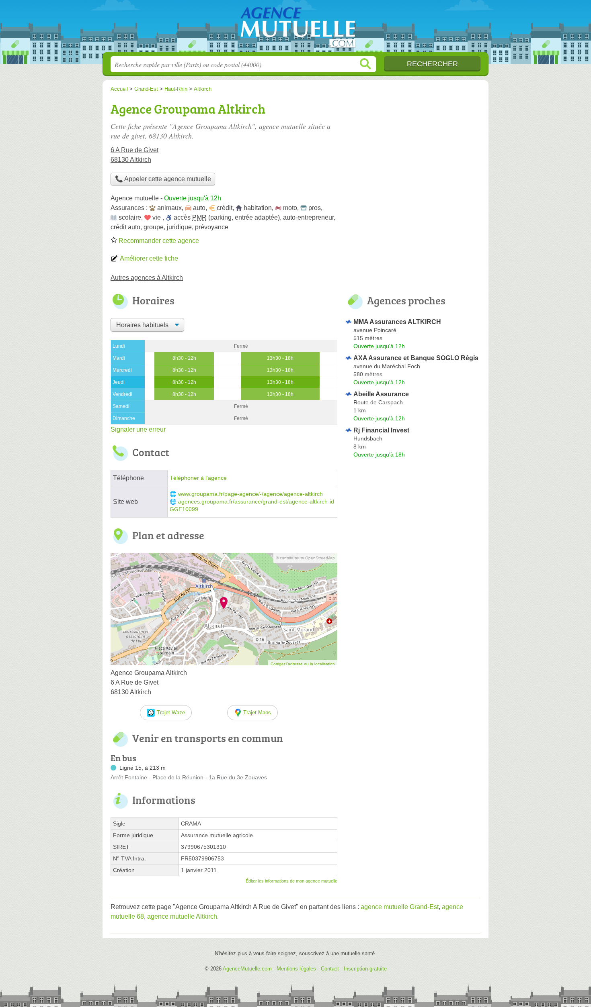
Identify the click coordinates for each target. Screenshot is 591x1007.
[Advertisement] (412, 155)
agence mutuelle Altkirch (182, 916)
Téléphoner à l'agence (198, 478)
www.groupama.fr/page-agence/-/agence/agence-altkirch (250, 494)
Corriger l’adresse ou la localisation (303, 664)
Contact (330, 969)
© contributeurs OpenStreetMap (305, 558)
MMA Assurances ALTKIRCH (397, 321)
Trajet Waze (171, 712)
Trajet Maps (257, 712)
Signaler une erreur (138, 429)
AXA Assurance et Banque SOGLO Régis (415, 358)
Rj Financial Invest (381, 430)
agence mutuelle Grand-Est (400, 906)
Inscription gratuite (365, 969)
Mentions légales (296, 969)
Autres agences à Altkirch (147, 277)
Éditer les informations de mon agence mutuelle (291, 881)
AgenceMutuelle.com (295, 28)
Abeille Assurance (381, 394)
